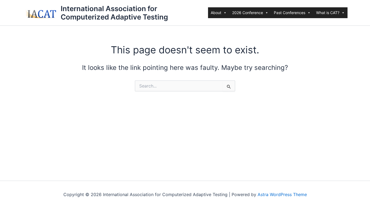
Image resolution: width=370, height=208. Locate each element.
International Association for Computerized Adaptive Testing (114, 12)
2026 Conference (247, 12)
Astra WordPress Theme (282, 194)
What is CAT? (327, 12)
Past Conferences (289, 12)
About (216, 12)
